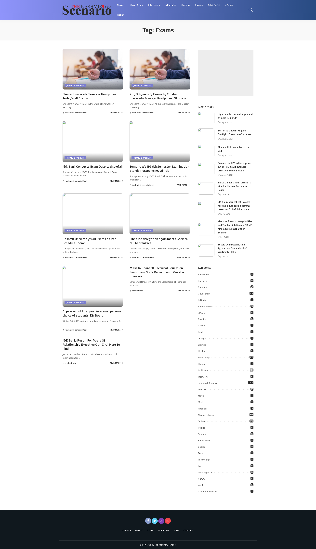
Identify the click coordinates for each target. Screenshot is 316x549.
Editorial (202, 300)
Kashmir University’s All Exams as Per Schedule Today (89, 240)
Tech (200, 453)
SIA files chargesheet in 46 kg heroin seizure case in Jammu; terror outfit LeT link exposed (234, 205)
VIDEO (201, 478)
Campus (202, 287)
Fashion (202, 319)
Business (202, 281)
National (202, 408)
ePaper (202, 313)
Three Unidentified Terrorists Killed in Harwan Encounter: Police (234, 186)
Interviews (203, 376)
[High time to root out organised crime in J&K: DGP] (206, 118)
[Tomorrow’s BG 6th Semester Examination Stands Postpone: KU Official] (160, 141)
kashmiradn (137, 291)
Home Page (204, 357)
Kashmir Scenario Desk (76, 113)
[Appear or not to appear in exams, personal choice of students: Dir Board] (93, 286)
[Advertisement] (225, 73)
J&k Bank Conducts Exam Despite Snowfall (93, 166)
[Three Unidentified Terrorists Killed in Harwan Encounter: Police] (206, 188)
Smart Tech (204, 440)
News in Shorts (206, 415)
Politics (201, 427)
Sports (201, 447)
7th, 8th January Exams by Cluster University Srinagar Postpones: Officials (158, 96)
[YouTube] (168, 521)
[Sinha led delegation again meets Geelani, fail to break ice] (160, 213)
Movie (201, 396)
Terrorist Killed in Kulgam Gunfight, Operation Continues (234, 132)
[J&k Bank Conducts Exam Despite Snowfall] (93, 141)
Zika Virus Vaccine (207, 491)
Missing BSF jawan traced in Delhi (233, 149)
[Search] (250, 10)
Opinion (202, 421)
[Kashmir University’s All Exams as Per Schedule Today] (93, 213)
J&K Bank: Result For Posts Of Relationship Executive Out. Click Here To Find (91, 344)
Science (202, 434)
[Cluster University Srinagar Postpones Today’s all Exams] (93, 69)
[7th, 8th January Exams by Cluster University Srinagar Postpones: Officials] (160, 69)
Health (201, 351)
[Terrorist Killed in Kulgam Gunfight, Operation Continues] (206, 134)
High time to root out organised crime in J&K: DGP (235, 116)
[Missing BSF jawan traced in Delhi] (206, 151)
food (200, 332)
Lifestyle (202, 389)
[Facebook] (148, 521)
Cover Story (204, 293)
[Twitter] (155, 521)
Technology (204, 459)
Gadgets (202, 338)
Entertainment (205, 306)
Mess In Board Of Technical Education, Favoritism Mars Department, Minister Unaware (157, 272)
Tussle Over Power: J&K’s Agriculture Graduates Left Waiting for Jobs (233, 248)
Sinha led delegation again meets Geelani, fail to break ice (159, 240)
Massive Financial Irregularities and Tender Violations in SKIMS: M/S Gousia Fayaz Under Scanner (235, 226)
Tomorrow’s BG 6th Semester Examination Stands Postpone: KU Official (159, 168)
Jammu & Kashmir (75, 85)
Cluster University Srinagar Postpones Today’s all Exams (89, 96)
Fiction (201, 325)
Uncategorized (205, 472)
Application (203, 274)
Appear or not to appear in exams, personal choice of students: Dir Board (92, 313)
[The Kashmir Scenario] (87, 10)
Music (201, 402)
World (201, 485)
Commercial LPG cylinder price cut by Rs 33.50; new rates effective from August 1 (234, 166)
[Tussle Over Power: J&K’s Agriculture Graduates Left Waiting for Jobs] (206, 250)
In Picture (203, 370)
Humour (202, 364)
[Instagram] (161, 521)
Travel (201, 466)
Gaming (202, 345)
